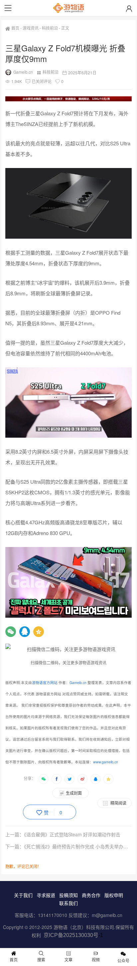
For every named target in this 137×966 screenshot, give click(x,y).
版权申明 (113, 895)
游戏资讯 (31, 28)
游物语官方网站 (45, 682)
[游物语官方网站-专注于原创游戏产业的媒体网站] (68, 8)
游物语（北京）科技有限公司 (84, 927)
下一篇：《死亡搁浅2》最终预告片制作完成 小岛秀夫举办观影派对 (68, 846)
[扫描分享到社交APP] (44, 779)
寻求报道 (46, 895)
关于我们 (23, 895)
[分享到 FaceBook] (57, 779)
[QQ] (24, 631)
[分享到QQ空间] (108, 779)
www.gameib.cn (105, 761)
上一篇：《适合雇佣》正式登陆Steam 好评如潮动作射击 (62, 834)
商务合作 (91, 895)
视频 (96, 959)
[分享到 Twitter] (69, 779)
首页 (15, 28)
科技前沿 (50, 28)
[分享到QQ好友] (95, 779)
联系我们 (68, 903)
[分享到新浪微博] (82, 779)
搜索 (41, 959)
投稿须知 (68, 895)
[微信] (10, 631)
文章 (68, 959)
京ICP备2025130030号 (71, 935)
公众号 (123, 960)
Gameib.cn (23, 72)
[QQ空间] (38, 631)
